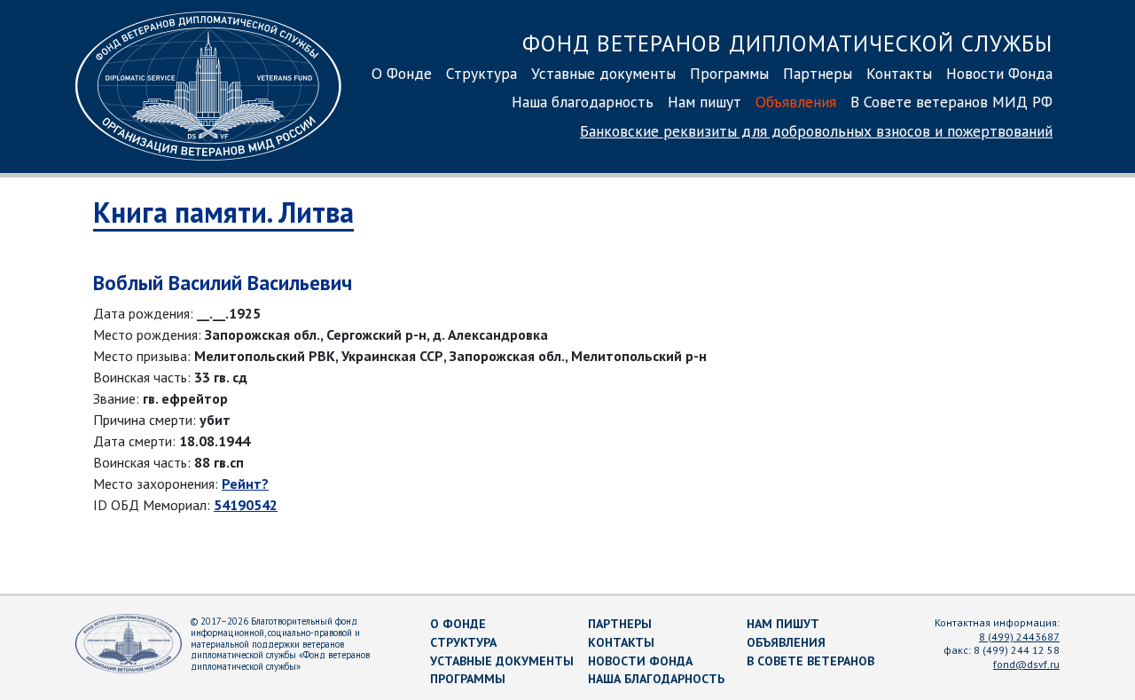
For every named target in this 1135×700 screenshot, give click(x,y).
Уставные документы (603, 73)
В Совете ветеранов (810, 661)
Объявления (795, 101)
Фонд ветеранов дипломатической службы (787, 43)
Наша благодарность (583, 101)
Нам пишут (704, 101)
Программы (729, 73)
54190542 (246, 505)
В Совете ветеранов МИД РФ (951, 101)
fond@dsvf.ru (1026, 664)
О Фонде (402, 73)
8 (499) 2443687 (1019, 636)
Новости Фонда (999, 73)
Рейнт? (245, 483)
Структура (481, 73)
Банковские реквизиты (816, 131)
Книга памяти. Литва (223, 212)
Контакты (899, 73)
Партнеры (817, 73)
